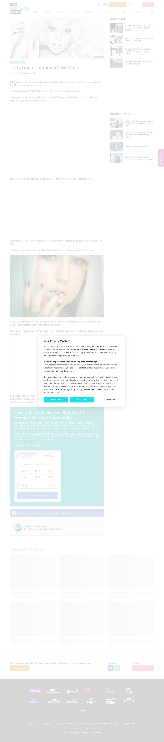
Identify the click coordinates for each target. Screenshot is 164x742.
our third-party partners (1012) (88, 349)
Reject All (81, 399)
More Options (108, 399)
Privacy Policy (58, 389)
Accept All (56, 399)
